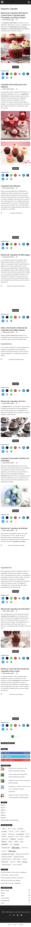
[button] (28, 2)
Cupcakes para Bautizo (10, 186)
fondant (16, 205)
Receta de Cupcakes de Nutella (14, 528)
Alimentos (4, 828)
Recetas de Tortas (6, 859)
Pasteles (5, 844)
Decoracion (11, 836)
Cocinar (17, 831)
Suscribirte (26, 760)
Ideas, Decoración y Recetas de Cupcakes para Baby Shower (14, 328)
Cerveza (14, 828)
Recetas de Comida (7, 856)
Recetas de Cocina (8, 854)
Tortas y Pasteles (5, 898)
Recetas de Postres (19, 856)
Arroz (9, 828)
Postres (16, 844)
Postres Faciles (6, 847)
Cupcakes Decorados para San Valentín (14, 85)
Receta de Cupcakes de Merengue (15, 254)
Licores (2, 903)
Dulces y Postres (5, 890)
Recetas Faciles (17, 859)
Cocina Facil (10, 831)
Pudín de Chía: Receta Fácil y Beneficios (11, 880)
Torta (18, 862)
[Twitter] (18, 915)
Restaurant (24, 859)
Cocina (4, 831)
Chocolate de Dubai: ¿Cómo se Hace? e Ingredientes (13, 872)
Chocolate (20, 828)
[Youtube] (21, 915)
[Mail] (14, 915)
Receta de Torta (24, 847)
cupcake (10, 467)
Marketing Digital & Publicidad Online (10, 820)
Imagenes (13, 839)
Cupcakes (4, 836)
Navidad (16, 841)
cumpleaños (17, 24)
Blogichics (3, 810)
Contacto (15, 924)
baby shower (19, 335)
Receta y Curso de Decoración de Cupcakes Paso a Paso (15, 669)
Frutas (22, 836)
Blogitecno (3, 815)
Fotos (17, 836)
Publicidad (20, 924)
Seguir (27, 756)
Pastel (21, 841)
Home (9, 924)
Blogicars (3, 805)
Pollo (11, 844)
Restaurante (5, 861)
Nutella (13, 535)
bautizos (22, 203)
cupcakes (26, 22)
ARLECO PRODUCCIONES (8, 19)
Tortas (24, 862)
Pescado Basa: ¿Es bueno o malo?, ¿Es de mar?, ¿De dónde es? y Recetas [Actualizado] (19, 789)
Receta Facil (4, 851)
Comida (23, 831)
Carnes (2, 895)
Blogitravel (3, 817)
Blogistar (3, 812)
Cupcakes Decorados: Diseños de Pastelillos (15, 459)
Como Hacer (11, 834)
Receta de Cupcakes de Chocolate (15, 609)
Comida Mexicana (5, 900)
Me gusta (26, 753)
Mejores (4, 841)
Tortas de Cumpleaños (17, 864)
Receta (15, 847)
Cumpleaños (20, 834)
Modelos (10, 841)
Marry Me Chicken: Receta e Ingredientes (11, 883)
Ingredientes (20, 839)
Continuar (15, 67)
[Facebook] (10, 915)
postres (15, 201)
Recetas (12, 851)
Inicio (2, 6)
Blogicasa (3, 807)
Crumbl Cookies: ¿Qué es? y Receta (9, 875)
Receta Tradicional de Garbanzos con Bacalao (12, 877)
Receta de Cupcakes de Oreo (13, 401)
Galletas (27, 836)
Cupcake (27, 834)
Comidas (4, 834)
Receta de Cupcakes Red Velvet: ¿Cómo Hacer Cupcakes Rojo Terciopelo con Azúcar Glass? (14, 15)
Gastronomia (5, 839)
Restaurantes (12, 861)
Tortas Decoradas (6, 864)
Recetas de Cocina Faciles (22, 854)
